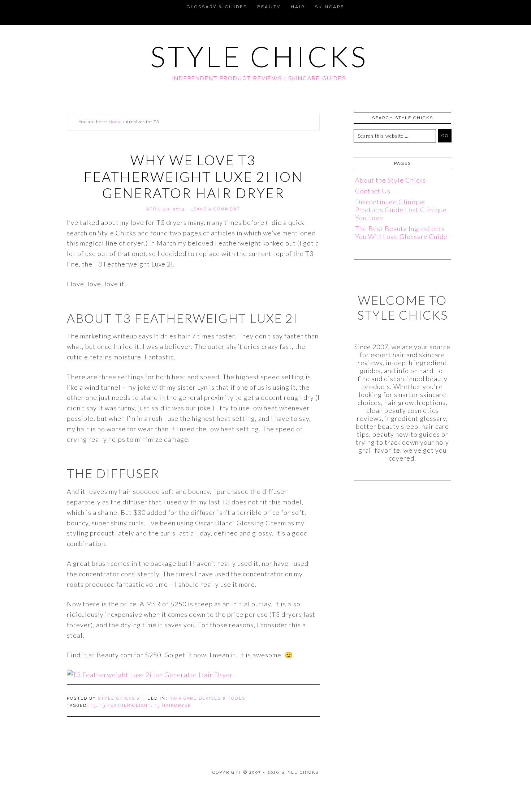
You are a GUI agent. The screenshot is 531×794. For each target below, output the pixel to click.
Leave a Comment (215, 209)
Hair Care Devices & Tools (207, 698)
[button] (8, 6)
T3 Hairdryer (173, 705)
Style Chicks (259, 56)
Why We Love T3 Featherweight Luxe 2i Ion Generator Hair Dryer (193, 176)
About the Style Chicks (390, 180)
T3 (93, 705)
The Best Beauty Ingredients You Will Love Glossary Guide (401, 232)
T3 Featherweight (125, 705)
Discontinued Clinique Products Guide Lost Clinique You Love (401, 210)
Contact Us (372, 191)
